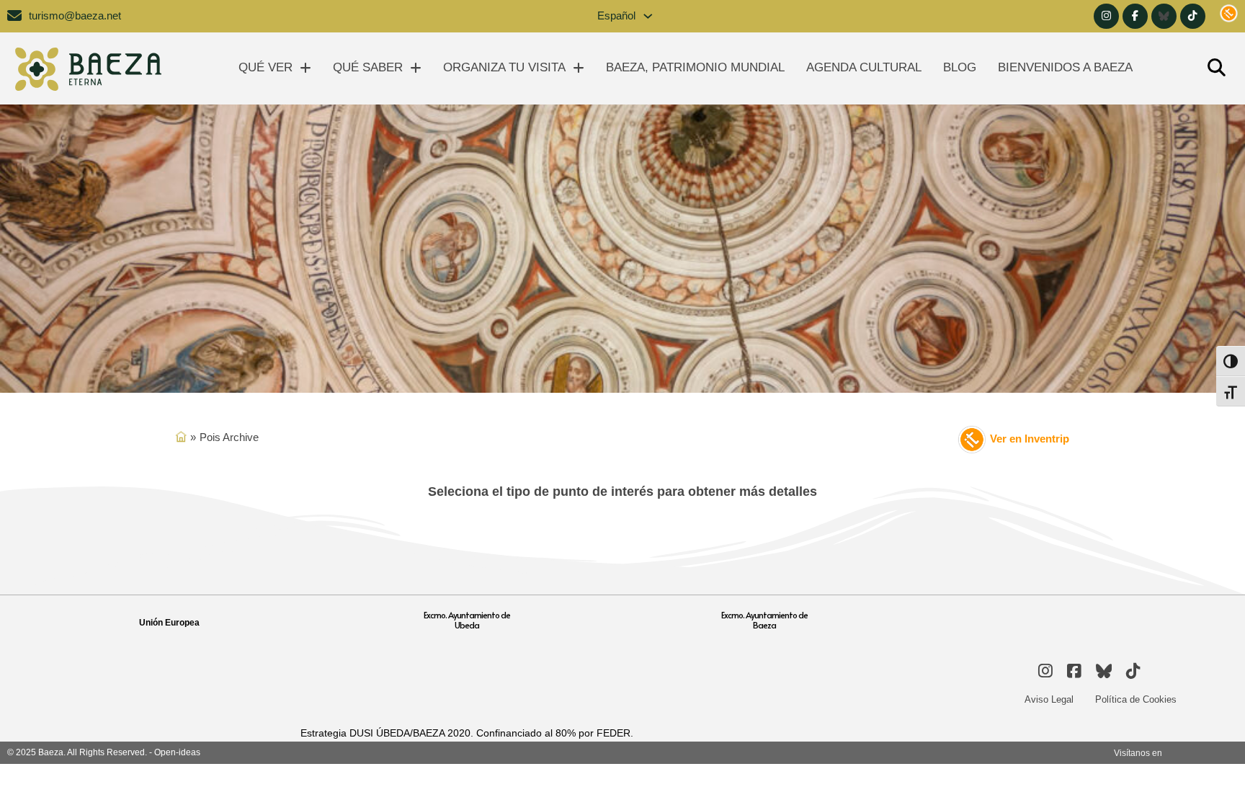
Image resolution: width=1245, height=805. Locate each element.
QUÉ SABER (368, 67)
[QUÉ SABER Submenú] (415, 68)
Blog (959, 67)
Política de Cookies (1136, 699)
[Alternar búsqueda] (1216, 68)
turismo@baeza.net (75, 16)
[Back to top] (1205, 773)
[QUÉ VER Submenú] (305, 68)
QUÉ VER (265, 67)
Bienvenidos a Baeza (1065, 67)
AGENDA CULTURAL (864, 67)
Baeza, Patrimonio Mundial (695, 67)
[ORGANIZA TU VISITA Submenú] (578, 68)
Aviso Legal (1049, 699)
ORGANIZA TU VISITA (504, 67)
